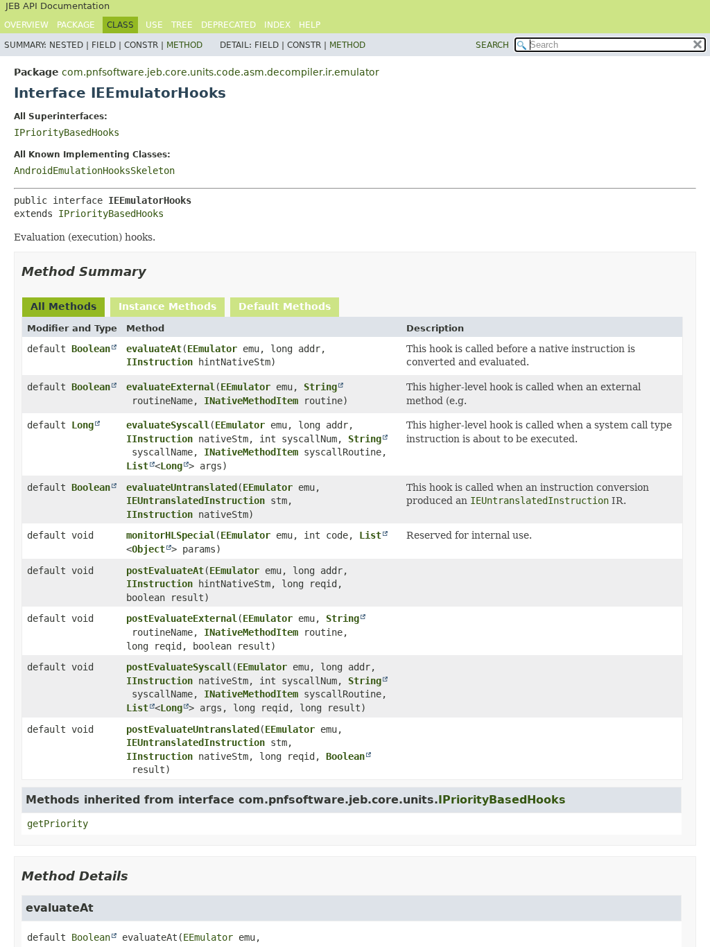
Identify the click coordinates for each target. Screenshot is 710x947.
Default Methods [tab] (285, 306)
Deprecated (228, 25)
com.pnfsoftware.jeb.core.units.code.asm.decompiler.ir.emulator (220, 72)
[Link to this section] (156, 271)
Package (76, 25)
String (320, 386)
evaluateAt (154, 348)
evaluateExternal (170, 386)
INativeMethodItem (251, 400)
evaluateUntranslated (181, 487)
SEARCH (492, 45)
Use (154, 25)
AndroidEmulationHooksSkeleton (94, 170)
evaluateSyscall (167, 425)
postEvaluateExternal (181, 618)
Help (309, 25)
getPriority (57, 823)
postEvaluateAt (165, 570)
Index (277, 25)
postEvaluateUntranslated (192, 729)
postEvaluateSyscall (179, 666)
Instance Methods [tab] (167, 306)
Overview (26, 25)
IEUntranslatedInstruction (195, 500)
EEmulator (212, 348)
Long (82, 425)
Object (148, 549)
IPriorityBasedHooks (66, 132)
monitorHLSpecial (170, 535)
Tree (182, 25)
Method (184, 45)
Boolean (90, 348)
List (137, 465)
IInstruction (159, 361)
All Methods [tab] (63, 306)
